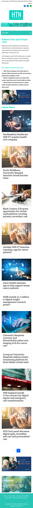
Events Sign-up (6, 1)
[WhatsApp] (31, 6)
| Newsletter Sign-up (23, 1)
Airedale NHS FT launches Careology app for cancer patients (16, 250)
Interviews (8, 498)
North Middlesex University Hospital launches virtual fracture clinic (15, 174)
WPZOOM (20, 506)
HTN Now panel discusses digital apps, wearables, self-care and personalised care (16, 435)
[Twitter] (25, 6)
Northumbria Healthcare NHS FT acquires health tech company (15, 137)
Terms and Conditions (23, 496)
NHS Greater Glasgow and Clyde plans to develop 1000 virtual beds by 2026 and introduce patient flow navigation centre (16, 73)
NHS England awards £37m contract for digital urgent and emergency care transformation (16, 397)
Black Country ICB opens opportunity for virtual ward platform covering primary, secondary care (15, 212)
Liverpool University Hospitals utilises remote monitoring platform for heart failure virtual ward (15, 358)
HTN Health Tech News (21, 504)
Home (5, 496)
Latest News (11, 496)
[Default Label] (28, 6)
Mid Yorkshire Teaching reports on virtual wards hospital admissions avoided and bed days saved (15, 85)
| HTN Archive (13, 1)
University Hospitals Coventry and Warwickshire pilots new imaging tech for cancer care (15, 340)
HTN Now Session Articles (20, 498)
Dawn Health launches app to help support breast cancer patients (16, 285)
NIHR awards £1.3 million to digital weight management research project (16, 301)
